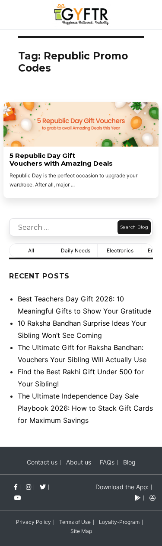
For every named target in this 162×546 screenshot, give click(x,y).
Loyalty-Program (119, 522)
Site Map (81, 531)
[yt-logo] (17, 497)
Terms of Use (75, 522)
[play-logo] (138, 497)
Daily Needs (75, 250)
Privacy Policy (33, 522)
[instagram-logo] (28, 486)
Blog (129, 462)
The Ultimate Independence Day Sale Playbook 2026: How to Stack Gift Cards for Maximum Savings (85, 408)
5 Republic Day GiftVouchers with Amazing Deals (61, 159)
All (31, 250)
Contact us (42, 462)
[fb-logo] (15, 486)
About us (78, 462)
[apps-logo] (152, 497)
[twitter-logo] (43, 486)
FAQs (107, 462)
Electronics (120, 250)
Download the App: (122, 486)
